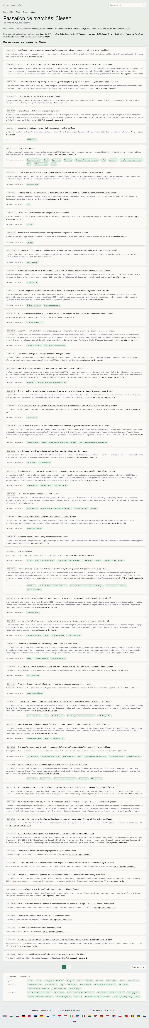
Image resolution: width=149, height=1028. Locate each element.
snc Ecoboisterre (60, 485)
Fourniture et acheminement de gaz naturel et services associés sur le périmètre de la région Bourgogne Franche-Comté (64, 802)
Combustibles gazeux (63, 997)
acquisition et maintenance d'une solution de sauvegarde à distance (44, 128)
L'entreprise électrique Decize (116, 586)
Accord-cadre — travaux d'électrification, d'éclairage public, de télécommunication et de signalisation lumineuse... (62, 819)
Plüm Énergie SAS (58, 635)
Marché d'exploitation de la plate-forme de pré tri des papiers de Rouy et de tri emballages (53, 833)
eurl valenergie (32, 485)
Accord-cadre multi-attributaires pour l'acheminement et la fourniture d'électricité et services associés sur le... (60, 621)
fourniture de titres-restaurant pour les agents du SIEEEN (40, 213)
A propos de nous (92, 1010)
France (30, 981)
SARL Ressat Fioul (33, 675)
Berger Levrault (92, 34)
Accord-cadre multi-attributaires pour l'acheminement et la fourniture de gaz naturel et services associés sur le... (61, 426)
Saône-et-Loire (111, 981)
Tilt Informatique (43, 36)
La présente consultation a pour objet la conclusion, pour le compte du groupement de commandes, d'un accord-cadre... (65, 82)
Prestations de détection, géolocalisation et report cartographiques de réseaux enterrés (51, 684)
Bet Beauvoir (88, 560)
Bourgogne (70, 981)
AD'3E (29, 560)
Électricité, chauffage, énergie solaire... (126, 997)
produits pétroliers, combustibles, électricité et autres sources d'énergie (59, 29)
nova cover (113, 160)
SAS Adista (30, 382)
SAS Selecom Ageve (58, 658)
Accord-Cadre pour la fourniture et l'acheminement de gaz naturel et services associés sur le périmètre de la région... (63, 863)
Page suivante (138, 967)
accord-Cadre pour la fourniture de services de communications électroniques (48, 368)
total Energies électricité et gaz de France (93, 443)
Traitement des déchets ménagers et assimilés (35, 494)
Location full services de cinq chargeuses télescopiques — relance (43, 517)
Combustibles (59, 993)
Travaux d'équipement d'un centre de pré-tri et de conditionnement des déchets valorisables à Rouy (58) (58, 875)
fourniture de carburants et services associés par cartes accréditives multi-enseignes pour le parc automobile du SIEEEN (64, 250)
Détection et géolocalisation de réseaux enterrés (36, 928)
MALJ (104, 160)
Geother (107, 560)
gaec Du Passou (46, 485)
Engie (72, 34)
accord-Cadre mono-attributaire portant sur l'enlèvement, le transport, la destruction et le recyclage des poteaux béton (64, 192)
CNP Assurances (68, 756)
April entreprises (32, 756)
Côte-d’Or (89, 981)
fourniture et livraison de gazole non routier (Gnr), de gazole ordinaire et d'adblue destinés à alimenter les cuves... (61, 270)
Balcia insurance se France (50, 756)
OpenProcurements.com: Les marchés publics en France (57, 1010)
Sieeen (107, 50)
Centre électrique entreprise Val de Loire (53, 586)
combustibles (92, 29)
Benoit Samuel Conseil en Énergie (69, 560)
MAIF (79, 756)
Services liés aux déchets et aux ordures (80, 993)
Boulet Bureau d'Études (34, 693)
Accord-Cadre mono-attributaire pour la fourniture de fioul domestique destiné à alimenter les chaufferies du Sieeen (62, 666)
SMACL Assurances (27, 36)
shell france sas (32, 262)
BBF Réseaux (81, 34)
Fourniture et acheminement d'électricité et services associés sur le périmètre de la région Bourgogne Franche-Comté (63, 787)
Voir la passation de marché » (33, 57)
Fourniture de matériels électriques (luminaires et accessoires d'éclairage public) (48, 954)
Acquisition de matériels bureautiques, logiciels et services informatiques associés (49, 451)
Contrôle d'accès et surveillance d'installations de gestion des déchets (45, 889)
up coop (29, 224)
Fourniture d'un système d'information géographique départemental (44, 851)
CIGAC (46, 160)
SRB (28, 204)
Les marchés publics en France (16, 12)
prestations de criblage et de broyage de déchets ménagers (40, 354)
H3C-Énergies (118, 560)
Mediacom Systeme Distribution (111, 34)
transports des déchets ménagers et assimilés (35, 111)
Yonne (122, 981)
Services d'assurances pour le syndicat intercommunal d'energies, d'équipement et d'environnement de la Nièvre (61, 747)
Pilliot (29, 164)
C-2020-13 (22, 551)
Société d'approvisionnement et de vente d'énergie (59, 443)
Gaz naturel (78, 997)
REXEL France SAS (42, 658)
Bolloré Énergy (32, 282)
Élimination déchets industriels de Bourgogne (56, 508)
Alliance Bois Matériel (34, 528)
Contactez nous (110, 1010)
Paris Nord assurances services (130, 160)
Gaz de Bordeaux (62, 34)
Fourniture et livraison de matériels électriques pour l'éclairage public (45, 644)
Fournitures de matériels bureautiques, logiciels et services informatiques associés (49, 765)
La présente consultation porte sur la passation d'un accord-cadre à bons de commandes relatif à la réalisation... (61, 50)
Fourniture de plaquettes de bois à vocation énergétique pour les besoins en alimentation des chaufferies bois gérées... (63, 471)
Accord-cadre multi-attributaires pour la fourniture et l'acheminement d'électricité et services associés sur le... (60, 724)
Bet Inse (98, 560)
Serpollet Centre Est (33, 590)
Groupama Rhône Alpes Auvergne (87, 160)
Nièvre (38, 981)
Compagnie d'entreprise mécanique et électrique (86, 586)
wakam (53, 164)
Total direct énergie (73, 635)
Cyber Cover (56, 160)
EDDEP (29, 658)
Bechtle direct (31, 779)
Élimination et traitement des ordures (40, 997)
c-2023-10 (23, 148)
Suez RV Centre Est (80, 508)
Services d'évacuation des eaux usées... (111, 993)
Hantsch (30, 242)
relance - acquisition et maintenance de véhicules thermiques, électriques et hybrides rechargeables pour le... (60, 291)
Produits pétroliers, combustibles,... (39, 993)
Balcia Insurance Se (33, 160)
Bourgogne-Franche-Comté (54, 981)
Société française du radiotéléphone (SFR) (52, 382)
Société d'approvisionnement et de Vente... (81, 716)
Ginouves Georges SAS (34, 322)
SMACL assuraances (116, 756)
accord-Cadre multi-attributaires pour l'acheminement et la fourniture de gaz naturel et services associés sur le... (61, 172)
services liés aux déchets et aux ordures (115, 29)
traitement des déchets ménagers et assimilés (36, 96)
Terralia (93, 508)
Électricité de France (47, 34)
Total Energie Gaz (104, 716)
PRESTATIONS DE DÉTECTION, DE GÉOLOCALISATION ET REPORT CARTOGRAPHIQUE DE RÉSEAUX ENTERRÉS (61, 65)
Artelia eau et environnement (44, 560)
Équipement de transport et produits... (97, 997)
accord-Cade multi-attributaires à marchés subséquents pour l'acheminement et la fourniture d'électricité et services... (63, 331)
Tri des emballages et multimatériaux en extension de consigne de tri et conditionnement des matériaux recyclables (62, 391)
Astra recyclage (32, 508)
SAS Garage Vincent (34, 305)
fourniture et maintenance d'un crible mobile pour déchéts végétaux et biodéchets (49, 233)
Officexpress (129, 34)
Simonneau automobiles (52, 305)
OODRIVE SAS (31, 140)
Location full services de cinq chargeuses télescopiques (39, 537)
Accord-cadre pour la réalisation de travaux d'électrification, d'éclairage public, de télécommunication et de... (60, 569)
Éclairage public (133, 993)
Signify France (32, 417)
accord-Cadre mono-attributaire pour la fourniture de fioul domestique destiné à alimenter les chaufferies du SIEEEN (62, 313)
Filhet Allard (68, 160)
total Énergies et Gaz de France (54, 345)
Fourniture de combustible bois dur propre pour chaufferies (40, 916)
